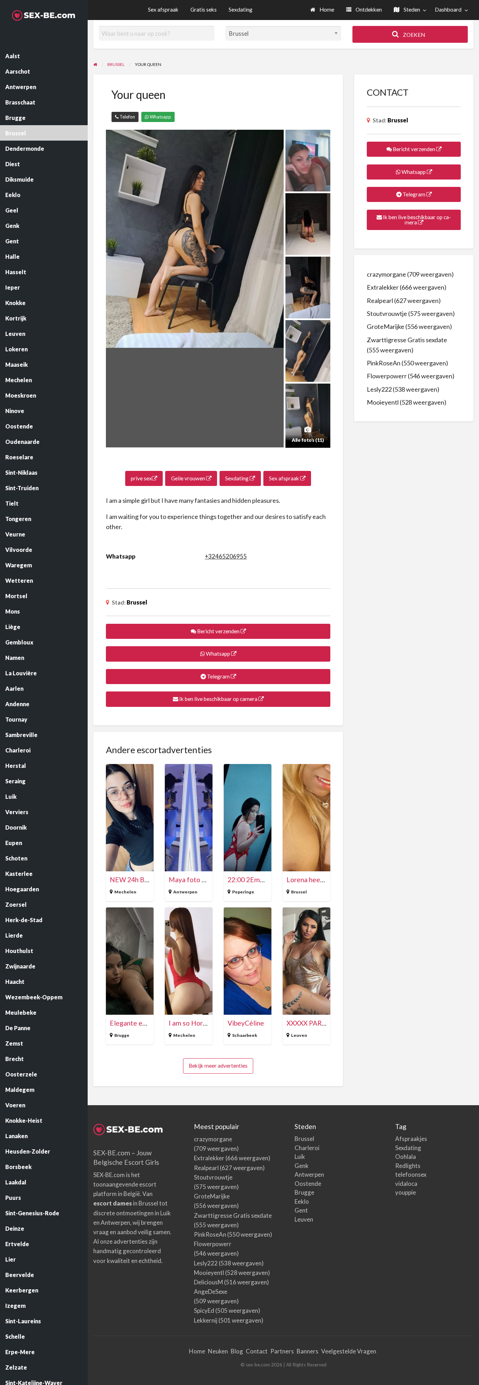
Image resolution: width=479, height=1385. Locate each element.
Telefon (127, 117)
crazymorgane (386, 274)
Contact (257, 1351)
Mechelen (125, 891)
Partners (282, 1351)
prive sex (141, 478)
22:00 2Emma (248, 880)
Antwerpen (185, 891)
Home (326, 9)
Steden (411, 9)
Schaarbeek (244, 1035)
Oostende (308, 1184)
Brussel (137, 602)
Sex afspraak (163, 9)
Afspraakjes (411, 1139)
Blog (237, 1351)
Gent (301, 1210)
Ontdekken (368, 9)
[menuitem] (322, 10)
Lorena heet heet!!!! (317, 880)
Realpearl (380, 300)
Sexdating (240, 9)
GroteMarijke (385, 326)
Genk (302, 1166)
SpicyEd (204, 1310)
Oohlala (405, 1157)
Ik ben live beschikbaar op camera (218, 699)
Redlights (407, 1166)
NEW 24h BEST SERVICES (149, 880)
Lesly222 (379, 389)
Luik (300, 1157)
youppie (405, 1192)
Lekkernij (205, 1320)
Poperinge (243, 891)
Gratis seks (203, 9)
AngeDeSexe (210, 1291)
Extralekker (383, 287)
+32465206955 (226, 556)
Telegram (218, 676)
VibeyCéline (246, 1023)
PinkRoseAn (383, 363)
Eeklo (302, 1201)
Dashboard (448, 9)
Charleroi (307, 1148)
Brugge (121, 1035)
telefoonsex (411, 1174)
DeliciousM (208, 1282)
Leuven (299, 1035)
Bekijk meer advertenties (218, 1065)
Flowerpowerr (387, 376)
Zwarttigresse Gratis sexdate (407, 340)
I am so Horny (189, 1023)
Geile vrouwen (188, 478)
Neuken (218, 1351)
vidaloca (406, 1184)
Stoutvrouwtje (387, 313)
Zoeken (413, 35)
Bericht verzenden (218, 631)
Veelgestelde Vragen (348, 1351)
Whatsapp (160, 117)
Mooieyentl (383, 402)
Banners (307, 1351)
